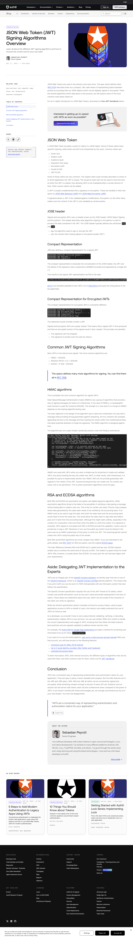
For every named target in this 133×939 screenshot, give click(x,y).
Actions (99, 901)
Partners (99, 867)
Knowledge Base (71, 865)
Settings (87, 933)
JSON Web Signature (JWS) (66, 194)
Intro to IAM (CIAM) (42, 895)
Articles (38, 859)
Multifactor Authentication (105, 898)
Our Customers (102, 859)
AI (17, 13)
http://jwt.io (93, 286)
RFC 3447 (67, 543)
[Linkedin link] (11, 921)
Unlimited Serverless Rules (62, 651)
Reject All (102, 933)
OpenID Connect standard (85, 578)
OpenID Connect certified (87, 581)
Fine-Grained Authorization (75, 914)
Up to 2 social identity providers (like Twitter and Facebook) (75, 648)
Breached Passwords (103, 911)
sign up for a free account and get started (99, 637)
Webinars (39, 881)
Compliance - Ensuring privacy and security (108, 863)
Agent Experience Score (14, 874)
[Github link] (15, 921)
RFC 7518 (61, 377)
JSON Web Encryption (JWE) (94, 194)
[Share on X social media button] (8, 139)
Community (70, 859)
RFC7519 (51, 87)
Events (8, 892)
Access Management (73, 895)
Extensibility (70, 898)
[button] (106, 7)
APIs (37, 865)
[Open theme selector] (125, 13)
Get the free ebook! (14, 154)
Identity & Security (38, 13)
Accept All (117, 933)
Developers (25, 13)
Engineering (70, 13)
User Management (72, 904)
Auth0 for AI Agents (72, 892)
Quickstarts (40, 862)
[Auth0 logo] (11, 7)
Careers (104, 870)
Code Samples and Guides (14, 862)
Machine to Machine (103, 904)
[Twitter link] (7, 921)
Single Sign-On (101, 895)
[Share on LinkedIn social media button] (13, 139)
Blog (8, 13)
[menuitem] (31, 7)
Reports (39, 877)
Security (69, 901)
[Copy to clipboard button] (18, 139)
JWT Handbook (108, 659)
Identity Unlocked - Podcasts (15, 868)
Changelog (39, 871)
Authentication (71, 907)
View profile (115, 759)
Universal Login (102, 892)
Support (69, 862)
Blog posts (9, 865)
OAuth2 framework (58, 581)
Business (51, 13)
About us (100, 873)
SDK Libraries (40, 868)
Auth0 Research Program (14, 895)
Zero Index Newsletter (13, 871)
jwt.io (49, 286)
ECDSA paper (107, 543)
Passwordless (101, 907)
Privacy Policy (33, 935)
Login (125, 2)
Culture (60, 13)
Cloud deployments (72, 911)
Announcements (83, 13)
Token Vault (100, 914)
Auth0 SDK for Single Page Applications (78, 630)
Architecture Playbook (43, 901)
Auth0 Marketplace (72, 868)
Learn (38, 892)
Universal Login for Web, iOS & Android (67, 645)
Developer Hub (11, 859)
